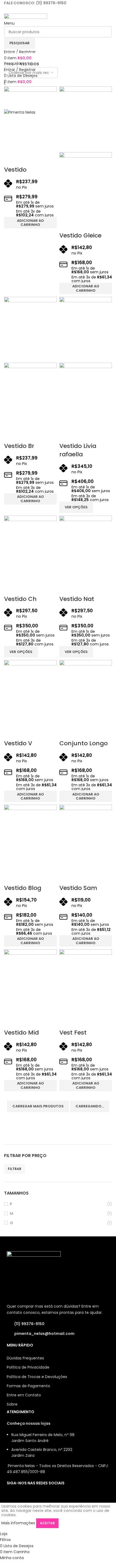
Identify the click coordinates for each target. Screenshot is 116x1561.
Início (9, 64)
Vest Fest (73, 1032)
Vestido (15, 169)
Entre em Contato (24, 1395)
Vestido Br (19, 446)
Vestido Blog (22, 888)
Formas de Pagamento (28, 1386)
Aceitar (47, 1523)
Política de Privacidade (28, 1367)
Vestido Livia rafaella (77, 450)
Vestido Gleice (80, 235)
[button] (30, 222)
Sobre (12, 1404)
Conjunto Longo (83, 743)
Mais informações (18, 1523)
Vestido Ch (20, 599)
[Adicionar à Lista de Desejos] (25, 159)
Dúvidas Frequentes (25, 1358)
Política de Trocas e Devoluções (37, 1376)
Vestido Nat (76, 599)
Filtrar (14, 1169)
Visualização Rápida (11, 159)
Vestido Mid (21, 1032)
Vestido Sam (78, 888)
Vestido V (18, 743)
